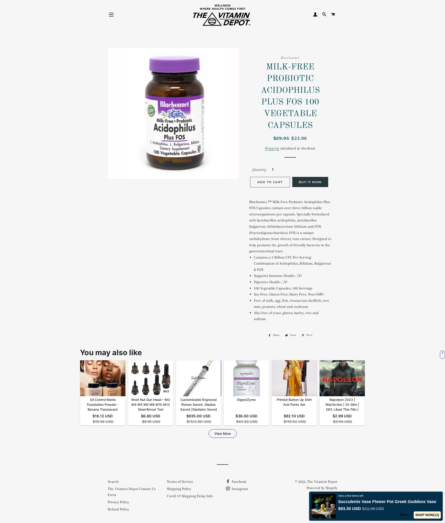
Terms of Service (180, 481)
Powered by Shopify (322, 488)
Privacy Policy (118, 502)
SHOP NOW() (427, 515)
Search (113, 481)
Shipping (272, 148)
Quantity (259, 169)
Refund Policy (118, 509)
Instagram (239, 489)
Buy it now (310, 182)
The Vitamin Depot (322, 481)
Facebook (238, 481)
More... (405, 515)
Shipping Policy (179, 489)
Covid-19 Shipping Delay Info (190, 496)
